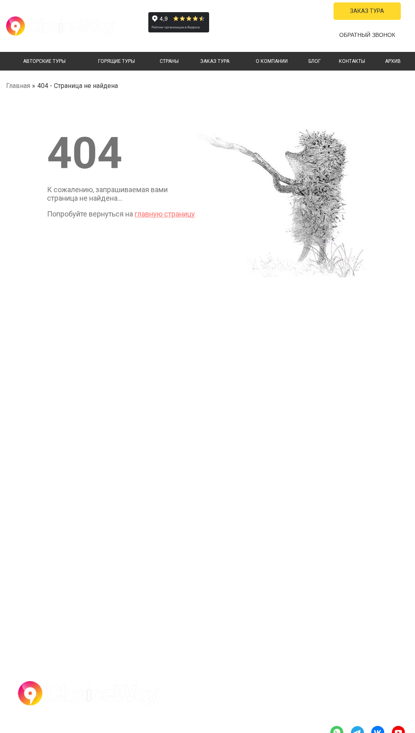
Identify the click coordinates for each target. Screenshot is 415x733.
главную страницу (165, 214)
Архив (393, 61)
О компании (272, 61)
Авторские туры (44, 61)
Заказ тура (214, 61)
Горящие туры (116, 61)
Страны (169, 61)
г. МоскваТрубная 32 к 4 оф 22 (285, 37)
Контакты (352, 61)
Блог (314, 61)
